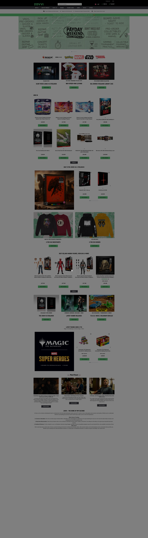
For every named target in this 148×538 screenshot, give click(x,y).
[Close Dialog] (72, 270)
